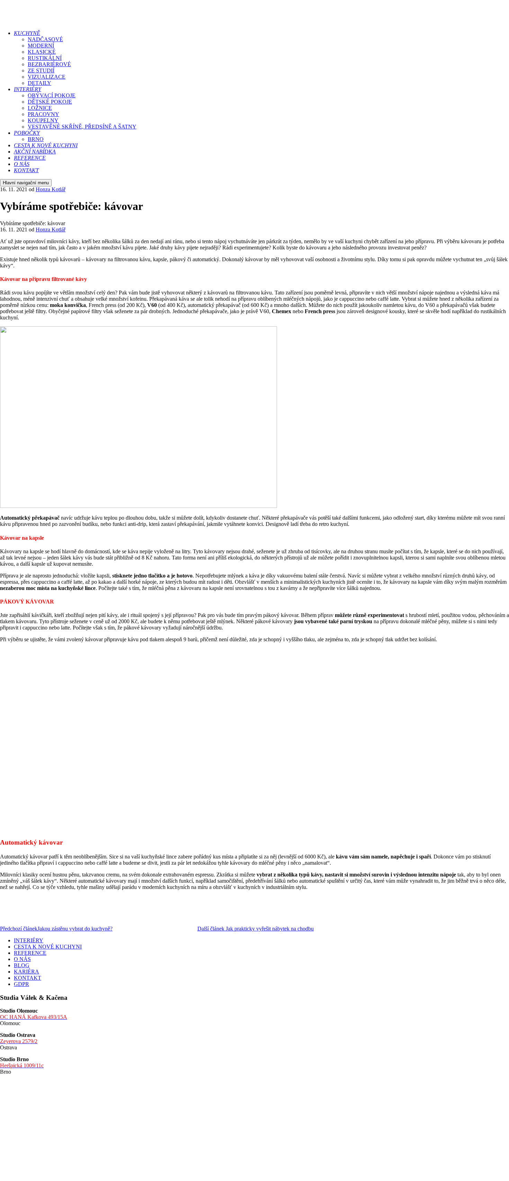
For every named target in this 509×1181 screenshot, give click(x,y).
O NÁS (22, 959)
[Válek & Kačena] (58, 21)
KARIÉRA (26, 972)
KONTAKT (27, 978)
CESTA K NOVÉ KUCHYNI (48, 947)
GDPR (21, 984)
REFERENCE (30, 953)
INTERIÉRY (28, 940)
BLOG (21, 965)
